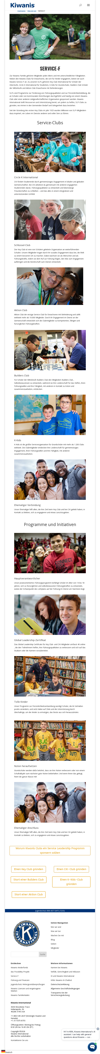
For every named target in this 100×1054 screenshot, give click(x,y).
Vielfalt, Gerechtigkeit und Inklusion (65, 971)
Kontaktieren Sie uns (19, 1040)
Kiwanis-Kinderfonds (19, 967)
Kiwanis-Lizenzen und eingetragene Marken (25, 989)
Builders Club (21, 375)
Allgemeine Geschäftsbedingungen (65, 988)
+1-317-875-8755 (18, 1020)
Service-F (14, 976)
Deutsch (8, 1052)
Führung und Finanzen (20, 980)
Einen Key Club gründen (28, 869)
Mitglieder (55, 948)
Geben (53, 944)
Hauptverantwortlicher (27, 578)
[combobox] (7, 1052)
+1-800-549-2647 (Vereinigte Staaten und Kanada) (28, 1017)
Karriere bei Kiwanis (59, 967)
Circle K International (26, 177)
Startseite (21, 11)
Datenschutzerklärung (60, 984)
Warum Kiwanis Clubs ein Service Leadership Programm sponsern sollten (50, 850)
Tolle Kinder (21, 701)
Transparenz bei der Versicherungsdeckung (60, 993)
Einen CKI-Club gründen (71, 869)
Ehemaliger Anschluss (26, 827)
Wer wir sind (56, 927)
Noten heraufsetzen (25, 766)
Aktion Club (20, 310)
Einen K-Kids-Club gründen (71, 882)
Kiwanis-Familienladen (20, 995)
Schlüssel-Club (22, 245)
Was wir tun (56, 931)
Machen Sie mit (57, 935)
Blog (53, 939)
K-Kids (17, 440)
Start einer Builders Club (29, 879)
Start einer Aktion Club (29, 894)
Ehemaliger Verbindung (27, 505)
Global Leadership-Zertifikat (30, 640)
